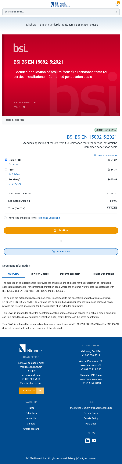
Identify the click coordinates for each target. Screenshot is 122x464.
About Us (31, 418)
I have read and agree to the (34, 217)
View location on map (31, 383)
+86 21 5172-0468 (91, 383)
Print (11, 169)
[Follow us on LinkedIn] (87, 441)
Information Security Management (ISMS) (90, 408)
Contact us (29, 390)
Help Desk (90, 423)
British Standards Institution (56, 24)
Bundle (13, 179)
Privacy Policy (90, 413)
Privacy (71, 458)
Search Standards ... (14, 12)
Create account (31, 428)
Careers (31, 423)
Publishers (30, 24)
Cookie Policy (91, 418)
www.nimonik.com (31, 375)
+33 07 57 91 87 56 (91, 369)
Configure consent (86, 458)
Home (31, 408)
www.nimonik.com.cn (91, 379)
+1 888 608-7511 (31, 379)
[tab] (13, 274)
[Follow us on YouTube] (94, 441)
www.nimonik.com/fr (91, 365)
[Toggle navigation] (5, 4)
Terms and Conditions (48, 217)
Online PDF (15, 159)
